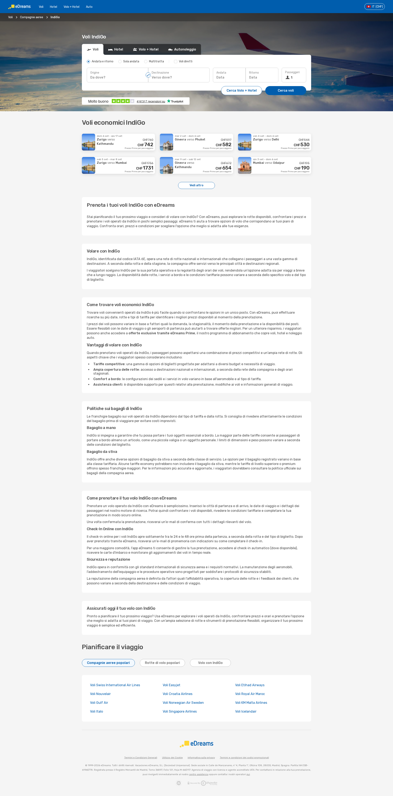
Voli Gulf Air (99, 703)
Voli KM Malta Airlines (251, 703)
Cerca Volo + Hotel (242, 90)
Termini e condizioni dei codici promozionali (244, 757)
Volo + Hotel (71, 7)
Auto (89, 7)
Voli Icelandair (245, 711)
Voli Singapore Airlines (180, 711)
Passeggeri (292, 72)
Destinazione (160, 72)
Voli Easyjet (171, 685)
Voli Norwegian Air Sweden (183, 703)
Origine (94, 72)
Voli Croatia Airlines (177, 694)
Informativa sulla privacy (201, 757)
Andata (221, 72)
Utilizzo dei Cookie (172, 757)
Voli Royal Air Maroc (250, 694)
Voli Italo (96, 711)
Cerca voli (286, 90)
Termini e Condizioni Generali (140, 757)
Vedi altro (196, 185)
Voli (41, 7)
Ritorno (254, 72)
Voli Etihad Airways (249, 685)
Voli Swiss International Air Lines (115, 685)
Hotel (53, 7)
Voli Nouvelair (100, 694)
